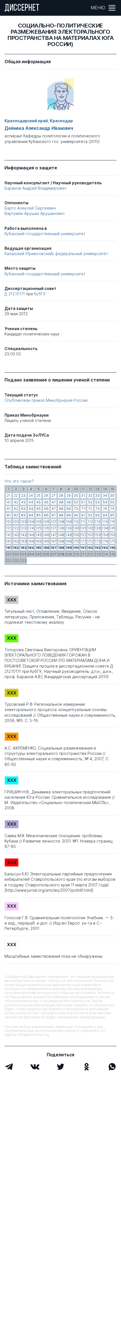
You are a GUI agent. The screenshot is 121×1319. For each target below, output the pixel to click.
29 (68, 495)
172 (90, 541)
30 (76, 495)
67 (53, 509)
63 (23, 509)
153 (97, 535)
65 (38, 509)
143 (23, 535)
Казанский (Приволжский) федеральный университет (56, 253)
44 (31, 502)
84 (31, 515)
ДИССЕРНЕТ (22, 8)
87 (53, 515)
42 (16, 502)
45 (38, 502)
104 (31, 521)
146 (46, 535)
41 (9, 502)
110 (76, 521)
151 (83, 535)
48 (61, 502)
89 (68, 515)
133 (97, 528)
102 (16, 521)
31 (83, 495)
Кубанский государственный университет (45, 233)
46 (46, 502)
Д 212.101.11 (15, 293)
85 (38, 515)
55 (112, 502)
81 (9, 515)
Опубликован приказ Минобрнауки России (46, 400)
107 (54, 521)
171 (83, 541)
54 (105, 502)
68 (61, 509)
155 (112, 535)
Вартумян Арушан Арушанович (34, 213)
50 (76, 502)
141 (9, 535)
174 (105, 541)
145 (38, 535)
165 (38, 541)
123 (23, 528)
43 (23, 502)
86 (46, 515)
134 (105, 528)
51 (83, 502)
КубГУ (40, 293)
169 (69, 541)
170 (76, 541)
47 (53, 502)
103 (23, 521)
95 (112, 515)
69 (68, 509)
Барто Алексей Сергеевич (30, 208)
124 (31, 528)
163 (23, 541)
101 (9, 521)
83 (23, 515)
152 (90, 535)
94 (105, 515)
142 (16, 535)
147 (54, 535)
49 (68, 502)
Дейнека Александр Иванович (39, 128)
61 (9, 509)
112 (90, 521)
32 (90, 495)
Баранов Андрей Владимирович (35, 188)
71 (83, 509)
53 (97, 502)
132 (90, 528)
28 (61, 495)
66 (46, 509)
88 (61, 515)
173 (97, 541)
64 (31, 509)
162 (16, 541)
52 (90, 502)
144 (31, 535)
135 (112, 528)
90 (76, 515)
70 (76, 509)
